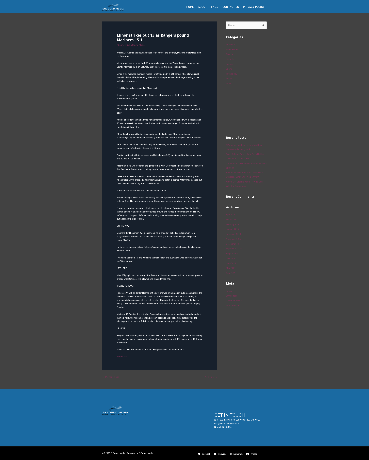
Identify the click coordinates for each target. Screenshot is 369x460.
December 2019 (233, 234)
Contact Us (230, 7)
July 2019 (230, 258)
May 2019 (230, 268)
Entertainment (232, 49)
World (228, 83)
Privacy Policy (253, 7)
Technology (231, 74)
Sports (121, 45)
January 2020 (232, 229)
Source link (122, 356)
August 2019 (232, 253)
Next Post (211, 377)
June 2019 (231, 263)
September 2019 (234, 248)
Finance (229, 54)
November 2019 (233, 239)
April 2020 (230, 214)
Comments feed (234, 300)
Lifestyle (230, 59)
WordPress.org (233, 305)
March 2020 (231, 219)
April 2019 (230, 273)
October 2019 (232, 244)
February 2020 (232, 224)
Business (230, 44)
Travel (229, 78)
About (202, 7)
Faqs (214, 7)
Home (190, 7)
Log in (229, 291)
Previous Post (111, 377)
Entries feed (231, 296)
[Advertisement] (247, 110)
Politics (229, 64)
